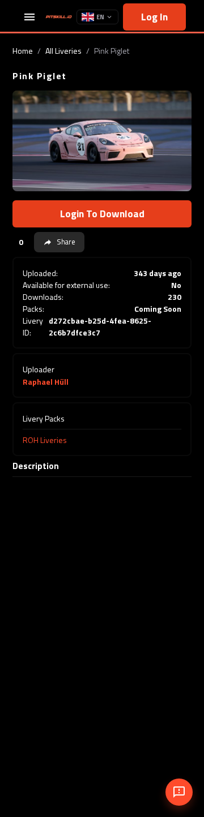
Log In (154, 16)
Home (22, 51)
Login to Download (102, 213)
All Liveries (63, 51)
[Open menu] (29, 17)
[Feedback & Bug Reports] (179, 792)
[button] (59, 242)
